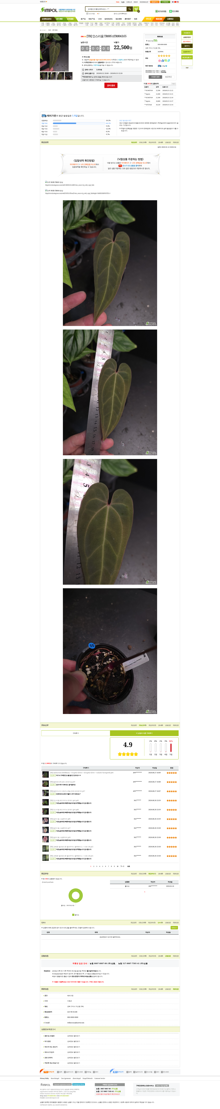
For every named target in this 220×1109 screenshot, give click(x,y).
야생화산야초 (129, 24)
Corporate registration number (62, 1084)
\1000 (100, 19)
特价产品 (92, 19)
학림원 (81, 23)
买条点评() (142, 142)
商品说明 (134, 142)
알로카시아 (69, 1072)
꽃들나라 (96, 24)
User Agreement (66, 1078)
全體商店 (170, 19)
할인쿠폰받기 (187, 41)
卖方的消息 (162, 11)
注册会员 (129, 2)
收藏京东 (43, 2)
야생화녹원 (87, 24)
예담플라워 (140, 24)
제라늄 (89, 1072)
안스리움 (149, 1072)
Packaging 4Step (78, 1084)
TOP (187, 68)
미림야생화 (53, 24)
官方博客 (175, 11)
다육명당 (113, 24)
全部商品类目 (46, 19)
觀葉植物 (159, 19)
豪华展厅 (128, 19)
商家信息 (176, 142)
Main (117, 2)
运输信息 (168, 142)
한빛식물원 (64, 24)
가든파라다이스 (162, 24)
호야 (96, 1072)
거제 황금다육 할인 (121, 13)
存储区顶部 (155, 77)
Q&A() (160, 142)
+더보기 (173, 83)
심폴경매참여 (187, 37)
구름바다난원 (146, 24)
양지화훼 (177, 24)
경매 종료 (111, 85)
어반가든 (156, 24)
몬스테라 (80, 1072)
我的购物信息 (144, 2)
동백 (60, 1072)
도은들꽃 (173, 24)
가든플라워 (123, 24)
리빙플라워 (76, 24)
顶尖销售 (118, 19)
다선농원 (91, 24)
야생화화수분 (118, 24)
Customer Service (99, 1078)
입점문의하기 (187, 52)
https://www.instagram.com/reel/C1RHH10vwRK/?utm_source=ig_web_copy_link (69, 185)
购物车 (136, 2)
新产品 (83, 19)
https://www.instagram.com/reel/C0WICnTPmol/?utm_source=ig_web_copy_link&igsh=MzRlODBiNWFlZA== (78, 193)
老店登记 (168, 77)
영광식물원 (101, 24)
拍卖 (135, 19)
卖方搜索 (59, 19)
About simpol (77, 1078)
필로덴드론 (92, 13)
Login (123, 2)
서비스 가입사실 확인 (162, 1086)
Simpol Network (87, 1078)
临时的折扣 (109, 19)
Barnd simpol (55, 1078)
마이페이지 (187, 33)
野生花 (148, 19)
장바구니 (187, 46)
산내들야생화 (168, 24)
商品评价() (152, 142)
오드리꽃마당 (59, 24)
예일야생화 (70, 24)
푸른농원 (42, 24)
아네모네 (152, 24)
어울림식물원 (48, 24)
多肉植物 (70, 19)
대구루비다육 (107, 24)
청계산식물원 (135, 24)
